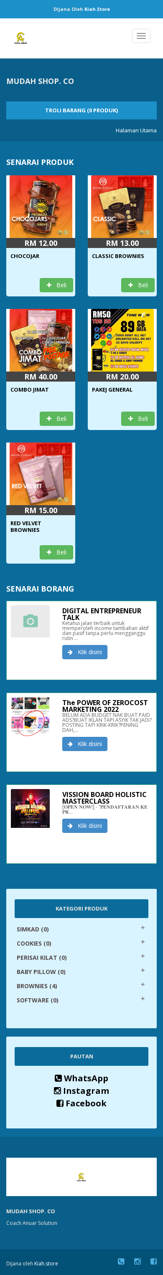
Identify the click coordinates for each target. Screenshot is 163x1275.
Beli (58, 285)
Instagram (85, 1090)
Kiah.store (97, 9)
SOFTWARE (38, 1000)
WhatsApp (85, 1078)
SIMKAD (33, 929)
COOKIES (34, 943)
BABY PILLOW (41, 972)
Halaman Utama (136, 130)
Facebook (85, 1103)
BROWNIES (37, 986)
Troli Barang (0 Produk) (81, 110)
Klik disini (87, 652)
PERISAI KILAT (42, 957)
